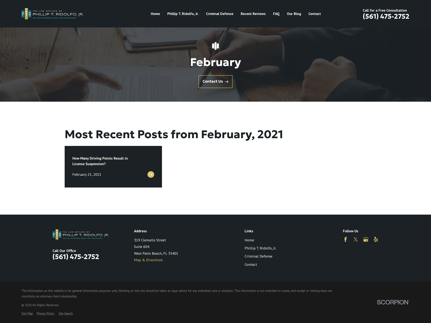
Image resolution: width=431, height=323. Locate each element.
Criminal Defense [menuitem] (219, 13)
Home (249, 240)
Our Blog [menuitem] (294, 13)
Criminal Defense (258, 256)
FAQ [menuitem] (276, 13)
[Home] (53, 13)
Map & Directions (148, 260)
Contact (251, 264)
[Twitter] (355, 239)
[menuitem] (27, 313)
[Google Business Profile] (365, 239)
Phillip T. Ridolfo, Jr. (260, 248)
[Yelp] (375, 239)
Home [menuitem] (155, 13)
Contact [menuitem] (314, 13)
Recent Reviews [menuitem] (253, 13)
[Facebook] (345, 239)
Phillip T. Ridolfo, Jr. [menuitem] (183, 13)
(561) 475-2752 (386, 16)
